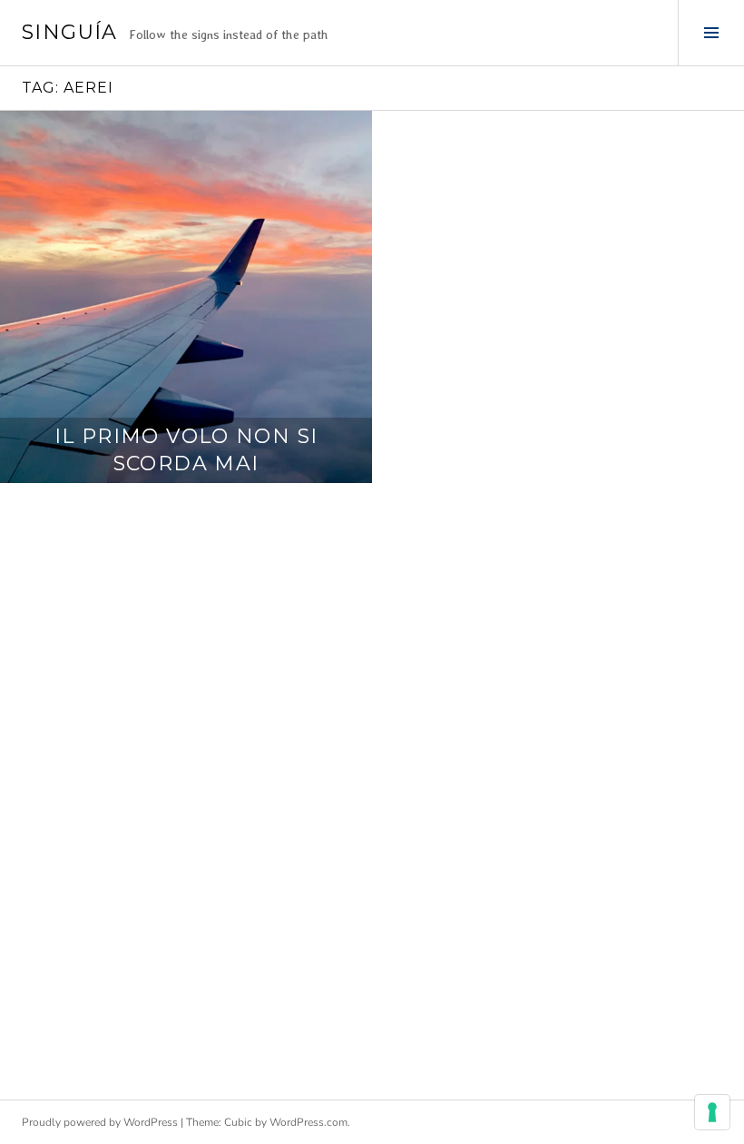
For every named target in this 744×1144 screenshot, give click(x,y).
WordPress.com (308, 1122)
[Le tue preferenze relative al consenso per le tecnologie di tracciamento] (712, 1112)
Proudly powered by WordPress (100, 1122)
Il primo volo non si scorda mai (186, 450)
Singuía (70, 32)
